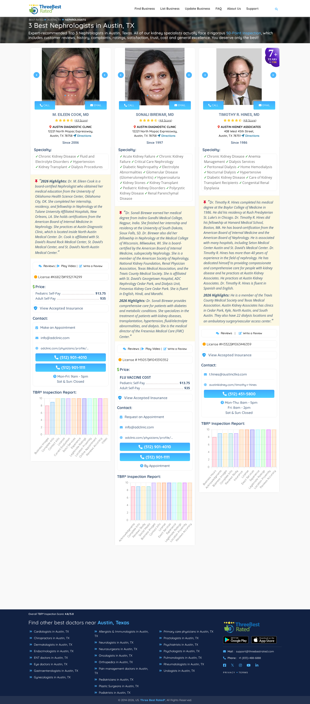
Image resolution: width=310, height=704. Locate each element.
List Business (169, 9)
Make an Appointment (57, 327)
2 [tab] (68, 95)
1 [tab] (65, 95)
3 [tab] (72, 95)
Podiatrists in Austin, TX (114, 693)
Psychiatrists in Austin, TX (180, 644)
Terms (243, 672)
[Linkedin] (256, 665)
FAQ (219, 9)
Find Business (145, 9)
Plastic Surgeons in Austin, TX (118, 686)
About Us (234, 9)
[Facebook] (224, 665)
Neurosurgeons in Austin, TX (117, 649)
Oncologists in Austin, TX (115, 655)
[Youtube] (249, 665)
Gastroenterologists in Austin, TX (55, 671)
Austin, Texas (113, 622)
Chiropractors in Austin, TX (51, 638)
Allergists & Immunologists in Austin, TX (121, 634)
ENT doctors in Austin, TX (50, 658)
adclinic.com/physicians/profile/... (65, 348)
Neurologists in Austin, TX (115, 642)
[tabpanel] (70, 76)
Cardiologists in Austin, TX (51, 631)
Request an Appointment (144, 417)
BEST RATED (36, 19)
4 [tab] (75, 95)
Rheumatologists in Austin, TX (183, 664)
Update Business (197, 9)
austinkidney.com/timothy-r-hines (233, 385)
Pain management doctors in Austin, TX (121, 671)
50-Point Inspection (243, 33)
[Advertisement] (155, 579)
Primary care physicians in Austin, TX (188, 631)
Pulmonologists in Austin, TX (182, 658)
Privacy (229, 672)
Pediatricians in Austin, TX (115, 679)
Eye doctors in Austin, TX (50, 664)
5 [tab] (161, 95)
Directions (83, 136)
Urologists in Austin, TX (179, 671)
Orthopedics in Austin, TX (115, 662)
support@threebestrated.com (255, 651)
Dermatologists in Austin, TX (52, 644)
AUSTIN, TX (54, 19)
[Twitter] (232, 665)
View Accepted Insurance (57, 308)
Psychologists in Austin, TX (181, 651)
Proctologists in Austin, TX (180, 638)
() (81, 120)
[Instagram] (240, 665)
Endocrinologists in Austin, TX (53, 651)
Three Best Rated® (152, 700)
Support (252, 9)
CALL (46, 105)
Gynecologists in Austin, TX (51, 677)
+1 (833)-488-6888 (250, 658)
